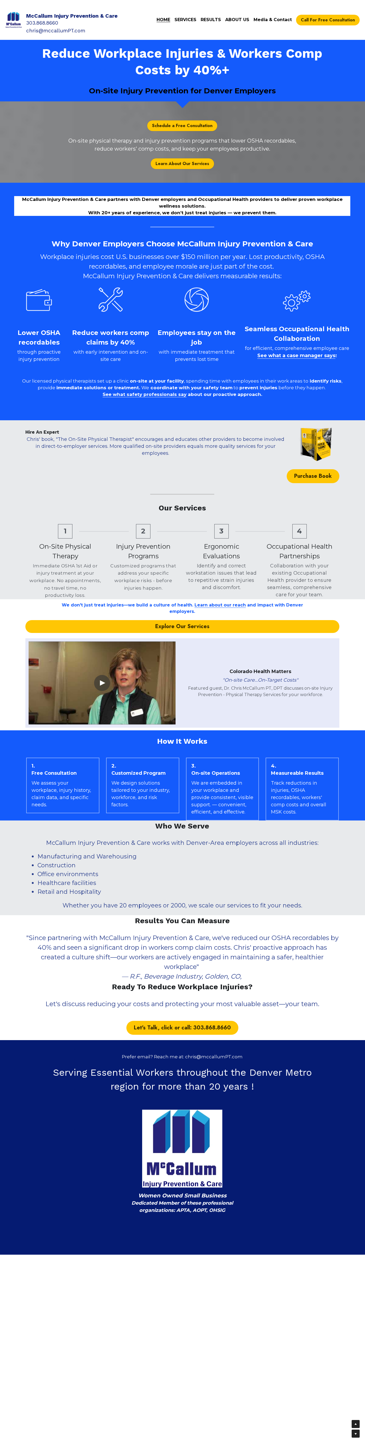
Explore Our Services (182, 626)
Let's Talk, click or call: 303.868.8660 (182, 1028)
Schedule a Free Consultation (182, 126)
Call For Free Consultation (328, 20)
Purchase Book (313, 476)
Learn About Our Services (182, 164)
